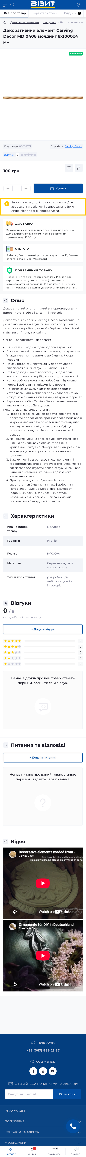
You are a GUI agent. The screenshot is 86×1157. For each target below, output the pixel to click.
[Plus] (26, 188)
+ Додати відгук (42, 629)
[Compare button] (79, 168)
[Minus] (8, 188)
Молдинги (49, 22)
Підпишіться (67, 1094)
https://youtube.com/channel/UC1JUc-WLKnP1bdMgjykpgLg (53, 1071)
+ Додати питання (43, 757)
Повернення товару (34, 270)
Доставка (24, 223)
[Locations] (78, 5)
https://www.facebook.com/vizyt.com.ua (33, 1071)
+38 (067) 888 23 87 (43, 1050)
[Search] (12, 5)
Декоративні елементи (24, 22)
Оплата (22, 249)
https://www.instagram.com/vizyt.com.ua (43, 1071)
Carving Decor (73, 146)
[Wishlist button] (69, 168)
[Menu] (5, 5)
